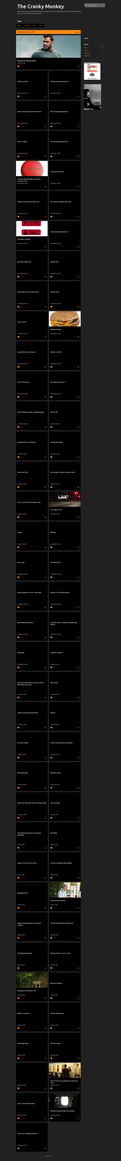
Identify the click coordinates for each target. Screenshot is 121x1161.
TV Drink (26, 25)
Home (18, 25)
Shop (34, 25)
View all (77, 32)
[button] (78, 66)
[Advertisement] (93, 139)
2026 (85, 47)
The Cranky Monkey (40, 6)
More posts (48, 1156)
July (86, 50)
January (87, 53)
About (41, 25)
